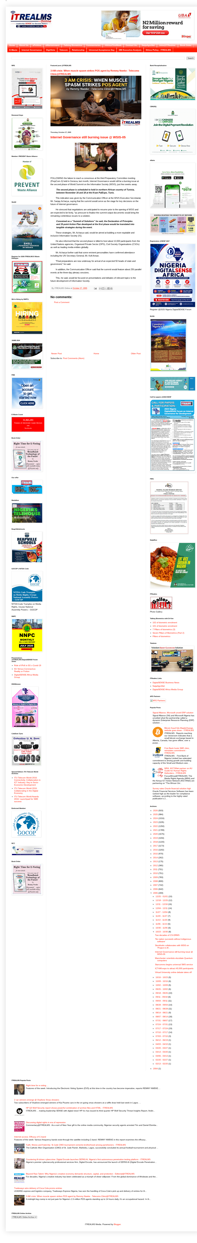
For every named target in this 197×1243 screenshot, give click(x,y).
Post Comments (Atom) (73, 358)
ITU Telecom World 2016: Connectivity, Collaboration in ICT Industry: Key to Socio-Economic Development (27, 781)
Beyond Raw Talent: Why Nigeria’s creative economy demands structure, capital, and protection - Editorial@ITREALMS (80, 1174)
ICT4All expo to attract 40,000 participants (174, 968)
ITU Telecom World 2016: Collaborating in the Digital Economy (26, 790)
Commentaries (93, 45)
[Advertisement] (95, 328)
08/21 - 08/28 (162, 1009)
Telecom (63, 50)
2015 (155, 854)
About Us (23, 45)
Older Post (136, 353)
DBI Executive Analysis (130, 50)
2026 (155, 810)
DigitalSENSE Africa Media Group (168, 689)
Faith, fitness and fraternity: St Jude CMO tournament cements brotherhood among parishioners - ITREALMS (76, 1145)
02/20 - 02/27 (162, 1060)
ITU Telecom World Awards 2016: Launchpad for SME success (26, 799)
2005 (155, 893)
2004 (155, 1068)
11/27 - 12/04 (162, 912)
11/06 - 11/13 (162, 924)
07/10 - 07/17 (162, 1032)
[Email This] (100, 288)
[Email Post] (95, 288)
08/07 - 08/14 (162, 1016)
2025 (155, 814)
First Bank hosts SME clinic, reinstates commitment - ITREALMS (177, 750)
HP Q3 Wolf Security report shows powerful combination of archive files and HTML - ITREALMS (69, 1108)
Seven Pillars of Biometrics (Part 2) (168, 633)
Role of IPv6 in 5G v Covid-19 (27, 665)
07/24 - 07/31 (162, 1024)
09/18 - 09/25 (162, 993)
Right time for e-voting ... (37, 1085)
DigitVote (50, 50)
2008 (155, 881)
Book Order (185, 45)
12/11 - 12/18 (162, 904)
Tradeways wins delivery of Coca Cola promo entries (38, 1188)
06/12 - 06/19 (162, 1040)
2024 (155, 818)
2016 (155, 850)
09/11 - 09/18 (162, 997)
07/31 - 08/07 (162, 1020)
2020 (155, 834)
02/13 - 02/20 (162, 1064)
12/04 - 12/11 (162, 908)
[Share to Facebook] (108, 288)
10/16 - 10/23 (162, 977)
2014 (155, 857)
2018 (155, 842)
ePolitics (37, 45)
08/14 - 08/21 (162, 1012)
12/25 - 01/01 (162, 896)
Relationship (78, 50)
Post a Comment (61, 302)
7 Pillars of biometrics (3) (164, 629)
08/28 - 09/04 (162, 1005)
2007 (155, 885)
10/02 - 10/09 (162, 985)
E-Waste (13, 50)
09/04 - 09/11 (162, 1001)
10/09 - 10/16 (162, 981)
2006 (155, 889)
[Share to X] (105, 288)
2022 (155, 826)
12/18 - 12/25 (162, 900)
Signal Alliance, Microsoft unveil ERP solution (173, 712)
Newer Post (56, 353)
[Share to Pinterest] (111, 288)
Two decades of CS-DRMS (167, 935)
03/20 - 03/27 (162, 1048)
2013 (155, 861)
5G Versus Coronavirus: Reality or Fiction (25, 670)
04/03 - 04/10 (162, 1044)
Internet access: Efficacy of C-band (30, 1137)
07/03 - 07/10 (162, 1036)
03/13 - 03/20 (162, 1052)
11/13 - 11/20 (162, 920)
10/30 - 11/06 (162, 928)
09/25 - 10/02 (162, 989)
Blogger (117, 1224)
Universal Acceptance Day (102, 50)
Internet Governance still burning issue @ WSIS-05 (88, 137)
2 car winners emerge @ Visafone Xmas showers (36, 1100)
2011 (155, 869)
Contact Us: (131, 45)
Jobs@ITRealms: (167, 45)
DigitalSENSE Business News (166, 682)
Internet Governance (32, 50)
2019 (155, 838)
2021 (155, 830)
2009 (155, 877)
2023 (155, 822)
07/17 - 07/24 (162, 1028)
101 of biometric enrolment (165, 626)
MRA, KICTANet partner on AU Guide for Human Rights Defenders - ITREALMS (178, 770)
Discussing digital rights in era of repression (46, 1122)
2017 (155, 846)
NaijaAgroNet (148, 45)
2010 (155, 873)
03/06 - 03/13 (162, 1056)
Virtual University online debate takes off (173, 972)
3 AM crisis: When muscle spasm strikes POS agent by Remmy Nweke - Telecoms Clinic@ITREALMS (72, 1196)
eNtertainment (52, 45)
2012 (155, 865)
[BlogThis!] (103, 288)
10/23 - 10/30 (162, 932)
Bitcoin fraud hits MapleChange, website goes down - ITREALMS (179, 729)
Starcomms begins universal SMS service (174, 964)
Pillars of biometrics (161, 636)
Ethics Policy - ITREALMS (158, 50)
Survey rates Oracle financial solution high (172, 788)
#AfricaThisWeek (113, 45)
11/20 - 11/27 (162, 916)
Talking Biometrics (73, 45)
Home (12, 45)
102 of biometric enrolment (165, 622)
